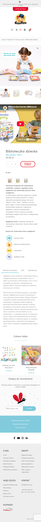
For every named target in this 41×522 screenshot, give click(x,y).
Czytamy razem (19, 39)
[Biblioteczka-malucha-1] (10, 180)
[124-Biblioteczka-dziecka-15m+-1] (18, 180)
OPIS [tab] (22, 270)
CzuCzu (3, 39)
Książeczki (10, 39)
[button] (12, 30)
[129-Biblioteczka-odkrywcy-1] (26, 180)
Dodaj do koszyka (27, 164)
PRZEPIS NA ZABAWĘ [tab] (10, 270)
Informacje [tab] (32, 270)
